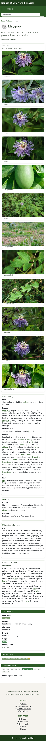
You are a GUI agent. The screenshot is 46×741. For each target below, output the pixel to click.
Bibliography (24, 724)
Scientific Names (24, 708)
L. (17, 40)
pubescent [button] (6, 420)
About (23, 726)
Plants (10, 21)
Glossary (23, 719)
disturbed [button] (6, 510)
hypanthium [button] (37, 457)
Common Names (24, 706)
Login (23, 729)
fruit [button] (15, 578)
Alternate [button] (6, 410)
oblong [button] (29, 439)
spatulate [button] (20, 439)
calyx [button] (37, 591)
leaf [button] (29, 431)
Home (3, 21)
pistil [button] (35, 588)
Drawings (24, 711)
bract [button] (31, 442)
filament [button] (14, 459)
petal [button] (28, 444)
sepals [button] (21, 444)
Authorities (23, 721)
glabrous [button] (26, 402)
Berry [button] (4, 480)
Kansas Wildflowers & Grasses (17, 3)
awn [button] (36, 447)
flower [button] (4, 581)
